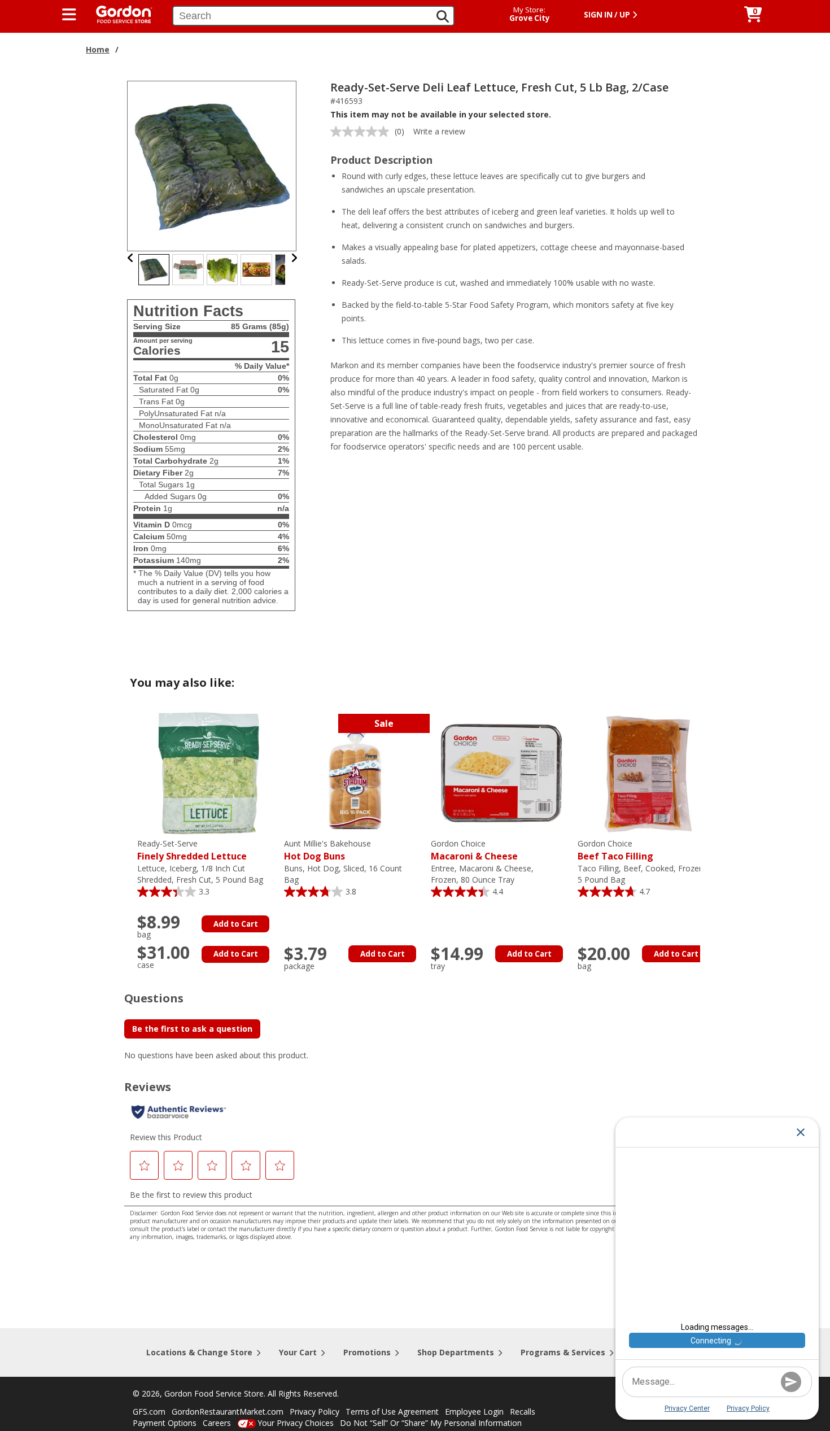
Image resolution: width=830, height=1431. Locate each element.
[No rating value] (362, 131)
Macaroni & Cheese (474, 850)
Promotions (367, 1352)
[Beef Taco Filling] (648, 772)
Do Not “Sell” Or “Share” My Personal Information (431, 1422)
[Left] (130, 257)
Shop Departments (455, 1352)
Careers (217, 1422)
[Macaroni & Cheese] (501, 772)
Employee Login (474, 1411)
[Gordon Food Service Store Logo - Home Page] (118, 13)
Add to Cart (235, 924)
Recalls (522, 1411)
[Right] (294, 257)
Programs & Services (563, 1352)
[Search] (442, 16)
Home (98, 49)
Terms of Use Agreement (392, 1411)
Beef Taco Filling (615, 850)
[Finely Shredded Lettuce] (208, 772)
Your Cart (298, 1352)
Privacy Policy (314, 1411)
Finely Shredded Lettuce (192, 850)
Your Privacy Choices (295, 1422)
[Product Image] (212, 165)
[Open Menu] (69, 15)
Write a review (439, 131)
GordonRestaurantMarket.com (227, 1411)
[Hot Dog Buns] (355, 772)
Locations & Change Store (199, 1352)
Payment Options (164, 1422)
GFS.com (149, 1411)
